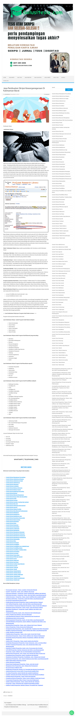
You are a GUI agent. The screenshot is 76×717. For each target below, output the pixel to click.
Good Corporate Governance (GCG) (60, 553)
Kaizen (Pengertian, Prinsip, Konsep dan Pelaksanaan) (19, 627)
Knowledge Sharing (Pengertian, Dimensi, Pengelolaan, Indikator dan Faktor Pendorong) (62, 408)
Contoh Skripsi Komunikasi (12, 526)
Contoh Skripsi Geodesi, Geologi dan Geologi (17, 502)
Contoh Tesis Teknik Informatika (60, 360)
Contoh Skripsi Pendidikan (12, 544)
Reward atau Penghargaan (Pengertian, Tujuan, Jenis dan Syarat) (22, 664)
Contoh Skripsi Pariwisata (12, 542)
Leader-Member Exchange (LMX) (14, 632)
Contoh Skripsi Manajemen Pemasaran (15, 535)
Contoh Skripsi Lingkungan (12, 528)
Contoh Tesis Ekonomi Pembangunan (61, 268)
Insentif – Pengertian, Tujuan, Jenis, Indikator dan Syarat (20, 591)
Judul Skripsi (47, 77)
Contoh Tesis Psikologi (57, 340)
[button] (71, 712)
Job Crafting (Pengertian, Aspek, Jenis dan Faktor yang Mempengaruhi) (24, 604)
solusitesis (7, 94)
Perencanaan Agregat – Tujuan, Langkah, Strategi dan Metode (21, 589)
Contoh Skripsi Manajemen (12, 530)
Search (53, 87)
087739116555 (26, 467)
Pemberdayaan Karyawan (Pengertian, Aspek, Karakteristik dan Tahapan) (24, 602)
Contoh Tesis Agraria (57, 251)
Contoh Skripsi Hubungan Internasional (15, 505)
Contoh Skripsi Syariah (11, 565)
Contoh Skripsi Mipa (11, 541)
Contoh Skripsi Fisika (11, 498)
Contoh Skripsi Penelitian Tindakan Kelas (16, 549)
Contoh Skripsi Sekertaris (12, 560)
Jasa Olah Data (37, 77)
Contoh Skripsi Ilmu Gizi (12, 503)
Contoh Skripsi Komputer (12, 525)
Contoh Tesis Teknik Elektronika (60, 355)
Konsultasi (5, 80)
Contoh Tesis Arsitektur (58, 259)
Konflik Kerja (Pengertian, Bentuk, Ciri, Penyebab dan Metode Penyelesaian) (25, 669)
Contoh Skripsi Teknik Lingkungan (14, 574)
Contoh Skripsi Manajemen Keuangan (15, 532)
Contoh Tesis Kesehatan (58, 295)
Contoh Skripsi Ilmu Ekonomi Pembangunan (16, 511)
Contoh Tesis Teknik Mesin (58, 362)
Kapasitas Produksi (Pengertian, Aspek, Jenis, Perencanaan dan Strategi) (24, 648)
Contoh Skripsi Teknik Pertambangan (15, 578)
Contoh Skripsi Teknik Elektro (13, 571)
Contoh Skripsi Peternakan (12, 555)
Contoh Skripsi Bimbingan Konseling (15, 491)
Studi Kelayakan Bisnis (57, 575)
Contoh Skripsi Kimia (11, 523)
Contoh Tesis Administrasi (58, 244)
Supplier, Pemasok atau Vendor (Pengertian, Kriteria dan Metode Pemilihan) (25, 674)
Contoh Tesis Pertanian (57, 338)
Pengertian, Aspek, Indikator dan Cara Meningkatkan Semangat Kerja (23, 651)
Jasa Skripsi (11, 77)
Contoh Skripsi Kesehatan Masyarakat (15, 518)
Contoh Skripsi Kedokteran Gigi (14, 516)
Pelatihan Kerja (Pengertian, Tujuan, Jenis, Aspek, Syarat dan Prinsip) (23, 634)
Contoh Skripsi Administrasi (13, 482)
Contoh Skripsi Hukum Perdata (13, 509)
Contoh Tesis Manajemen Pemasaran (61, 324)
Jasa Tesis (19, 77)
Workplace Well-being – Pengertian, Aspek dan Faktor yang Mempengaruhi (25, 598)
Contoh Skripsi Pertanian (12, 553)
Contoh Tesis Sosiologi (57, 343)
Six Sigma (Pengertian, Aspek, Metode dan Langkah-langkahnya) (22, 673)
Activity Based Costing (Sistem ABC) (60, 556)
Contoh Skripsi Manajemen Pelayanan (15, 533)
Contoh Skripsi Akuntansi (12, 484)
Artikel (63, 77)
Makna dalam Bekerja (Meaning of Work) (16, 660)
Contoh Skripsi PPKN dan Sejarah (14, 556)
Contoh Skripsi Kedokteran (12, 514)
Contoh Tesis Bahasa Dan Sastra (60, 261)
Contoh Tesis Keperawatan (58, 292)
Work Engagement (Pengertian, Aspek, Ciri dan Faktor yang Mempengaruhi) (25, 620)
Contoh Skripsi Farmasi (11, 500)
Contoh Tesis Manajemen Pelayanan (60, 322)
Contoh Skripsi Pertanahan (12, 551)
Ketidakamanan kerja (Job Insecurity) (15, 618)
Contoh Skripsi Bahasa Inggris (13, 489)
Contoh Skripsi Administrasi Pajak (14, 480)
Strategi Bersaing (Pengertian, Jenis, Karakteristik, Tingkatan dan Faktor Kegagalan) (27, 628)
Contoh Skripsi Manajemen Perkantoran (16, 537)
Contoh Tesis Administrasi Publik (60, 246)
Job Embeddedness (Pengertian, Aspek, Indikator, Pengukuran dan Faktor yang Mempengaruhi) (61, 374)
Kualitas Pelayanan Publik (58, 558)
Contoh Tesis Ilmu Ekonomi (58, 278)
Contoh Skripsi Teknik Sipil (12, 579)
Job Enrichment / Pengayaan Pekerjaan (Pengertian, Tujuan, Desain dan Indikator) (26, 605)
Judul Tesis (55, 77)
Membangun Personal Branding (59, 561)
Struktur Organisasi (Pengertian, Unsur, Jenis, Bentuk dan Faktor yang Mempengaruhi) (61, 421)
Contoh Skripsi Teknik (11, 569)
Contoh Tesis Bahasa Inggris (59, 263)
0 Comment (46, 94)
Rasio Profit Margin (56, 515)
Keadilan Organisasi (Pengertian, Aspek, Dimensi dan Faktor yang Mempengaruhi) (26, 630)
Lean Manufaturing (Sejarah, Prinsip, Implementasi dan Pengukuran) (23, 616)
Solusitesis (10, 695)
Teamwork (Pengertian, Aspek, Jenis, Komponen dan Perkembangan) (23, 612)
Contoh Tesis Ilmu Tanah (58, 285)
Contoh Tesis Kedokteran (58, 290)
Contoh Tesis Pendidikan (58, 329)
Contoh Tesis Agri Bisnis (58, 254)
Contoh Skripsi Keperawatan (13, 519)
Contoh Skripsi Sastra (11, 558)
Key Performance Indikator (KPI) (14, 667)
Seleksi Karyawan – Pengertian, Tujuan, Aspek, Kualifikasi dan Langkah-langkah (26, 597)
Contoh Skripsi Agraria (11, 507)
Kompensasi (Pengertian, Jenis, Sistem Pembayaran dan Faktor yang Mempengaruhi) (27, 658)
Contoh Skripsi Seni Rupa (12, 562)
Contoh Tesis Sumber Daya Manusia (60, 345)
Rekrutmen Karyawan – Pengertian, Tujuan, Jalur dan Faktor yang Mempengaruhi (26, 595)
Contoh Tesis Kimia (56, 304)
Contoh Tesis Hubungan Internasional (61, 271)
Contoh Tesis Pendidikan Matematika (61, 331)
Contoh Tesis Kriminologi (58, 307)
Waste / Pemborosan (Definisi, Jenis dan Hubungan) (19, 614)
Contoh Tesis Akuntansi (57, 256)
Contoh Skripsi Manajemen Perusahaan (15, 477)
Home (4, 77)
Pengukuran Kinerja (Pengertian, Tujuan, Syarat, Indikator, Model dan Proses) (25, 678)
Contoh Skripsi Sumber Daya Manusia (15, 563)
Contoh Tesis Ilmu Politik (58, 280)
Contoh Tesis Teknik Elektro (59, 352)
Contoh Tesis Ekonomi (57, 266)
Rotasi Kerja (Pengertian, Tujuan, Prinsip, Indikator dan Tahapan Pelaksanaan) (25, 635)
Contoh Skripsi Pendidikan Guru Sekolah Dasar (17, 546)
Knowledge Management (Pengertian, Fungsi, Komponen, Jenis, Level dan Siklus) (26, 642)
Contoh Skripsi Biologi (11, 493)
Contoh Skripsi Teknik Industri (13, 572)
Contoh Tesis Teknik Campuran (59, 350)
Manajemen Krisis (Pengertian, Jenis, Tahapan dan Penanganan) (22, 665)
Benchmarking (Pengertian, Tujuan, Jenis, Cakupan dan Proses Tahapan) (24, 625)
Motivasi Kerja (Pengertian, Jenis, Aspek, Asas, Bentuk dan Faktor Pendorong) (25, 653)
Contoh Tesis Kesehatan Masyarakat (61, 297)
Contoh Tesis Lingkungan (58, 309)
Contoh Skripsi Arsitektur (12, 486)
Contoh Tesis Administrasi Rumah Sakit (61, 249)
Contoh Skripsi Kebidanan (12, 512)
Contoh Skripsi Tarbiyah (12, 567)
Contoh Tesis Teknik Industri (59, 357)
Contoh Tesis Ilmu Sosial (58, 283)
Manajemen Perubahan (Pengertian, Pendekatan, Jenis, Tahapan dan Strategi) (25, 657)
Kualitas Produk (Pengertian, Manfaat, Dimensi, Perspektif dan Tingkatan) (24, 685)
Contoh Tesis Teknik (57, 347)
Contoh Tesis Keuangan (57, 302)
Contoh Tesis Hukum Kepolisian (59, 273)
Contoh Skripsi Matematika (13, 539)
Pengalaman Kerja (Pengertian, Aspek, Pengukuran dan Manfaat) (22, 655)
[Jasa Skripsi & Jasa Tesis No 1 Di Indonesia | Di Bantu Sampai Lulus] (38, 73)
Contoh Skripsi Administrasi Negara (15, 479)
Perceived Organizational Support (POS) (16, 600)
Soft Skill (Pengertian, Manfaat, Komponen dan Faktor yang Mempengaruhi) (25, 650)
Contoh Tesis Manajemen (58, 319)
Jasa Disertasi (28, 77)
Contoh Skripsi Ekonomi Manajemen (15, 495)
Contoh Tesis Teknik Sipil (58, 364)
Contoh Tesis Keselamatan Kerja (60, 299)
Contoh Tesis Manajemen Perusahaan (61, 327)
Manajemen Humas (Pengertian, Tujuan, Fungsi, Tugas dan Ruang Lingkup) (24, 607)
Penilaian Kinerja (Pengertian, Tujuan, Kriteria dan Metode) (20, 676)
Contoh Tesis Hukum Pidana (58, 275)
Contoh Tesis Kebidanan (58, 287)
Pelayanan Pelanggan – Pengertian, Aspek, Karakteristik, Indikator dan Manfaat (26, 593)
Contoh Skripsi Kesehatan (12, 521)
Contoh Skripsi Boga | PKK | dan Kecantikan (16, 496)
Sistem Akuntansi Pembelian (13, 662)
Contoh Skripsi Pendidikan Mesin (14, 548)
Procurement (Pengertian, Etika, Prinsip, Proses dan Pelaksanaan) (22, 680)
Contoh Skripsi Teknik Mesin (13, 576)
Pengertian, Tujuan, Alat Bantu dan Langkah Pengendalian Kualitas (22, 683)
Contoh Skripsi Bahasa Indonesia (14, 488)
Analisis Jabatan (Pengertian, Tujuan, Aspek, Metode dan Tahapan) (22, 681)
